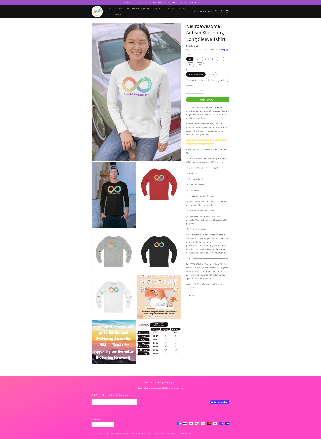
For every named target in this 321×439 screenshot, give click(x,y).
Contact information (186, 433)
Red (212, 80)
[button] (119, 8)
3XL (199, 65)
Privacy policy (147, 433)
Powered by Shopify (122, 433)
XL (221, 59)
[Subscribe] (134, 402)
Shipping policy (172, 433)
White (223, 80)
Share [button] (191, 295)
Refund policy (135, 433)
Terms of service (159, 433)
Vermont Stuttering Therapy (106, 433)
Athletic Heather (196, 74)
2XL (190, 65)
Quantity (189, 86)
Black (211, 74)
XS (190, 59)
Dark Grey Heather (197, 80)
